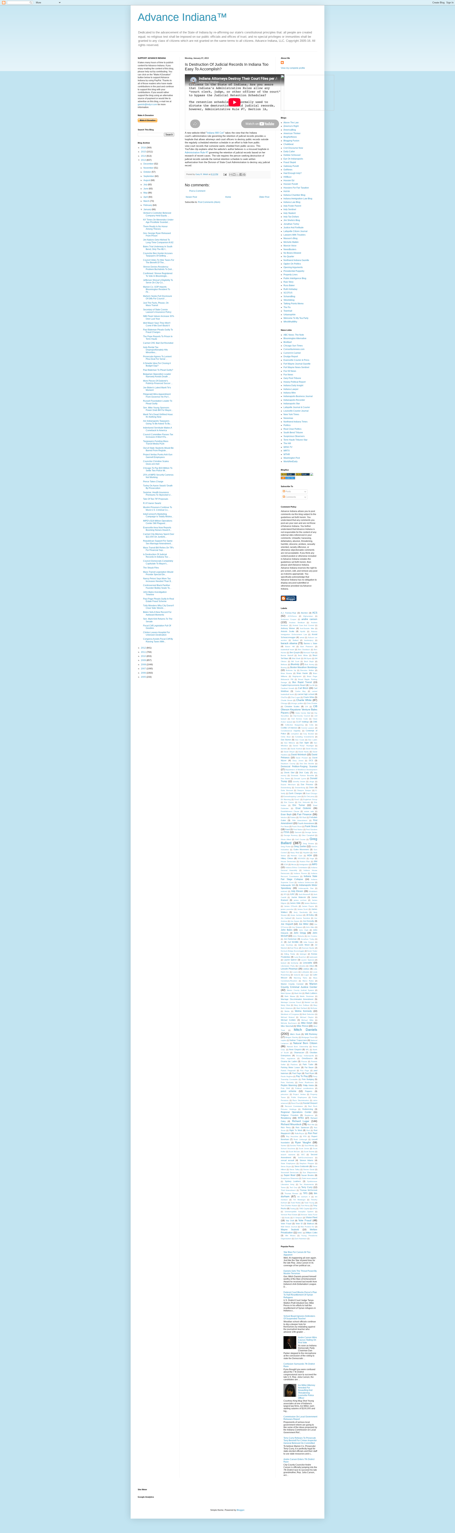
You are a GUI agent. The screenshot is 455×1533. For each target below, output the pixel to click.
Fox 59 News (289, 371)
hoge (312, 858)
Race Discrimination (301, 1100)
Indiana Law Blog (291, 202)
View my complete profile (293, 68)
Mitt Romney (311, 1034)
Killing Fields (289, 954)
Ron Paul (312, 1133)
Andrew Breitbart (296, 623)
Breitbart (287, 342)
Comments (290, 497)
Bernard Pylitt (308, 653)
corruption (295, 734)
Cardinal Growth (287, 688)
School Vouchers (288, 1148)
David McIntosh (298, 754)
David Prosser (302, 758)
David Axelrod (296, 749)
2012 (143, 648)
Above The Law (291, 122)
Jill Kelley (310, 915)
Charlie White (304, 700)
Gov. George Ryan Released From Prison (157, 234)
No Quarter (288, 256)
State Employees (288, 1163)
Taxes (283, 1187)
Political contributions (304, 1088)
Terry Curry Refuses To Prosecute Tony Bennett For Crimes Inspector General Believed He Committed (300, 1440)
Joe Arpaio (294, 921)
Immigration (304, 864)
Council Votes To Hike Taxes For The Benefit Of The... (158, 261)
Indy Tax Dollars (291, 216)
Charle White (308, 697)
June (146, 188)
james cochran (300, 900)
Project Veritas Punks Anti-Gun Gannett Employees (157, 455)
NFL (307, 1050)
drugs (311, 781)
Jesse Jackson (296, 915)
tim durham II (303, 1197)
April (145, 197)
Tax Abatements (306, 1184)
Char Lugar (295, 697)
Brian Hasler (302, 673)
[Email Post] (225, 174)
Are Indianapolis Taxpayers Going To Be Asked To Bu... (157, 422)
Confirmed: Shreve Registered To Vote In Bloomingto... (157, 274)
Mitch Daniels (305, 1030)
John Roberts (298, 936)
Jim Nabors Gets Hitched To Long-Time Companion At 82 (158, 241)
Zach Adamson (301, 1239)
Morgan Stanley (291, 1037)
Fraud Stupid (289, 162)
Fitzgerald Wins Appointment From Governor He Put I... (157, 395)
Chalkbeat (288, 144)
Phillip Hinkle (308, 1085)
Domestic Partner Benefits (302, 775)
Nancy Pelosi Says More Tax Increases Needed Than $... (157, 579)
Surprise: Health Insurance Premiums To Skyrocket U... (157, 493)
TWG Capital (304, 1209)
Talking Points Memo (293, 303)
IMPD (314, 864)
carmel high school (306, 694)
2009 (143, 660)
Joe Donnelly (308, 921)
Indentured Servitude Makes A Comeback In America (157, 429)
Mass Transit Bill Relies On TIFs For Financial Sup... (158, 548)
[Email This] (230, 174)
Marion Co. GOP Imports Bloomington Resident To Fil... (156, 289)
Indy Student (289, 213)
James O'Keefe (291, 906)
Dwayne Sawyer (304, 790)
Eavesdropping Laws (292, 796)
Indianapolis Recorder (294, 400)
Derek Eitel (289, 772)
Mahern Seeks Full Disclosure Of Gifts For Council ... (157, 297)
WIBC (300, 1233)
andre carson (309, 619)
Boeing (284, 667)
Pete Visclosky (287, 1082)
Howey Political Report (294, 382)
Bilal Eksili (296, 658)
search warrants (288, 1155)
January (147, 209)
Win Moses (290, 1236)
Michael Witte (307, 1020)
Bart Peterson (306, 646)
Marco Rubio (308, 981)
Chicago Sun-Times (293, 345)
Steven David (308, 1169)
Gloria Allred (286, 839)
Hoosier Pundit (290, 184)
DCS (311, 760)
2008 (143, 664)
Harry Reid (294, 853)
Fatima (293, 817)
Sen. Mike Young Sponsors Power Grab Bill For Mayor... (158, 408)
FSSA (286, 832)
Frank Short (297, 826)
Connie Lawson (307, 728)
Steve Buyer (286, 1166)
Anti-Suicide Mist (307, 628)
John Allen (310, 927)
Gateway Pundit (291, 166)
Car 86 (312, 685)
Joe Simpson (297, 927)
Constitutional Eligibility (291, 731)
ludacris (297, 975)
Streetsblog (289, 300)
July (145, 184)
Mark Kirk (298, 993)
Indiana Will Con (215, 132)
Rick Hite (311, 1125)
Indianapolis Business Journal (298, 396)
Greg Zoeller (300, 846)
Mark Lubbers (311, 993)
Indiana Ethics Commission (296, 867)
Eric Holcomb (304, 802)
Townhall (287, 311)
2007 (143, 668)
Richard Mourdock (291, 1124)
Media (287, 1011)
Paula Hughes (287, 1076)
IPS (285, 894)
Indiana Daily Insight (293, 385)
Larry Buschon (300, 957)
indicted (284, 891)
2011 (143, 652)
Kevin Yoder (312, 951)
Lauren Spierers (307, 960)
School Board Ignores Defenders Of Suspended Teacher (299, 1317)
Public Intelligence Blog (294, 278)
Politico (287, 425)
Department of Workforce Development (301, 770)
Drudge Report (290, 356)
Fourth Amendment (306, 823)
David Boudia (311, 749)
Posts (288, 491)
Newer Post (191, 197)
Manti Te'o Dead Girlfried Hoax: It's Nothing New (158, 415)
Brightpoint (297, 676)
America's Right (291, 126)
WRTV (286, 450)
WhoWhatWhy (290, 321)
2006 (143, 673)
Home (228, 197)
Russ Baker (289, 285)
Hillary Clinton (287, 858)
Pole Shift (285, 1088)
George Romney (291, 835)
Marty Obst (285, 1005)
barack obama (289, 643)
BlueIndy (295, 664)
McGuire (314, 1008)
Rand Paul (295, 1103)
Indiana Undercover (306, 882)
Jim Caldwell (286, 918)
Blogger (240, 1510)
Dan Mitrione (289, 743)
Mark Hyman (286, 993)
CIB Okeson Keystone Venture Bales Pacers (299, 709)
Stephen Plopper (306, 1163)
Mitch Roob (295, 1034)
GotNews (287, 169)
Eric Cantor (289, 802)
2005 (143, 677)
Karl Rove (294, 948)
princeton (284, 1094)
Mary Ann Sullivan (301, 1005)
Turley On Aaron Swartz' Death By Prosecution (158, 486)
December (148, 164)
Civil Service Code (299, 719)
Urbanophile (289, 314)
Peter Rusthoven (306, 1082)
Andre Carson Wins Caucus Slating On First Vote (307, 1340)
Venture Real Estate (289, 1215)
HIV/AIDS (302, 858)
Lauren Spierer (290, 960)
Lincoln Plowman (289, 969)
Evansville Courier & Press (296, 360)
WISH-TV (287, 447)
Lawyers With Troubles (294, 235)
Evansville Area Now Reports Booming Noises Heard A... (157, 528)
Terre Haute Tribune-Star (295, 440)
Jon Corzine (312, 936)
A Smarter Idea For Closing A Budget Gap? (157, 364)
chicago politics (297, 703)
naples (283, 1040)
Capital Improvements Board (293, 685)
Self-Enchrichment (305, 1158)
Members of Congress (290, 1014)
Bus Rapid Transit (302, 682)
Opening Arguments (293, 267)
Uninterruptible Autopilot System (299, 1212)
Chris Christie (312, 703)
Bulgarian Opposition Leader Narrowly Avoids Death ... (157, 375)
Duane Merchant (288, 785)
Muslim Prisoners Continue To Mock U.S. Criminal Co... (157, 508)
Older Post (264, 197)
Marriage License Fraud (291, 1002)
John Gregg (300, 933)
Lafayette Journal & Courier (296, 407)
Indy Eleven (297, 891)
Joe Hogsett (287, 924)
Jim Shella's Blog (291, 220)
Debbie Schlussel (292, 155)
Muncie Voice (289, 245)
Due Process (307, 784)
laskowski (313, 957)
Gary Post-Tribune (292, 378)
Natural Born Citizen (305, 1043)
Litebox (306, 969)
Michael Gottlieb (288, 1020)
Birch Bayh (309, 661)
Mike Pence (302, 1026)
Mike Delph (307, 1023)
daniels (284, 749)
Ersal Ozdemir (303, 808)
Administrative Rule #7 (196, 152)
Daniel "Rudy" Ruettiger (303, 746)
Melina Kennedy (303, 1011)
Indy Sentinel (289, 209)
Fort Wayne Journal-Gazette (297, 364)
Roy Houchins (292, 1136)
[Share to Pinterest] (244, 174)
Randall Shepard (310, 1103)
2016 (143, 147)
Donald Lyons (300, 778)
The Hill (287, 443)
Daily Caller (289, 151)
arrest (302, 637)
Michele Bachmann (289, 1023)
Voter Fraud (286, 1223)
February (148, 205)
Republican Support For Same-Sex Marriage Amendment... (158, 542)
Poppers (308, 1091)
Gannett (298, 832)
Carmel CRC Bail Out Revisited (158, 343)
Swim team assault (309, 1178)
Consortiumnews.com (293, 349)
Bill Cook (295, 661)
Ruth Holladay (290, 289)
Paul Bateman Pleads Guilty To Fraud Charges (158, 330)
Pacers (304, 1061)
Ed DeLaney (309, 796)
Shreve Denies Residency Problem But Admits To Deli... (158, 268)
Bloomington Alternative (294, 338)
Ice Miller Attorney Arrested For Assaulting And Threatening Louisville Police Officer (306, 1391)
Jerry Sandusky (300, 912)
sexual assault (287, 1160)
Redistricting (307, 1109)
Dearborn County (288, 764)
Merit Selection (308, 1014)
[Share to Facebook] (241, 174)
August (147, 180)
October (147, 172)
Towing (293, 1209)
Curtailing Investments (304, 737)
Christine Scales (292, 706)
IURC (292, 894)
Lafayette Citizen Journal (295, 231)
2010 (143, 656)
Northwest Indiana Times (295, 421)
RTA (305, 1136)
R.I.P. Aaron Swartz (152, 503)
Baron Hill (290, 646)
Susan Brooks (307, 1175)
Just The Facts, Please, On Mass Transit (156, 304)
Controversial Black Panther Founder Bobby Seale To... (157, 586)
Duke (311, 787)
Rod (308, 1130)
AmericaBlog (289, 130)
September (149, 176)
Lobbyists (305, 972)
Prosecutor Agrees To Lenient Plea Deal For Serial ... (157, 357)
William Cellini (311, 1233)
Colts (311, 725)
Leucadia (307, 963)
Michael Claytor (307, 1017)
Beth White (303, 655)
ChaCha (284, 697)
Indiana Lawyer (290, 389)
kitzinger (303, 954)
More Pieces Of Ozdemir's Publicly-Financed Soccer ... (158, 382)
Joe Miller (304, 924)
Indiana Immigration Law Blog (297, 198)
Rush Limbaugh (300, 1139)
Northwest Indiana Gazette (296, 260)
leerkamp (294, 963)
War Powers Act (307, 1227)
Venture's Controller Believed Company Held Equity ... (157, 214)
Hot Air (286, 191)
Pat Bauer (309, 1067)
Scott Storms (309, 1152)
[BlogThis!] (234, 174)
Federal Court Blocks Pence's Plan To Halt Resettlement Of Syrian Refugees (300, 1295)
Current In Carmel (292, 353)
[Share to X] (237, 174)
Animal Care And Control (303, 625)
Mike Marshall (287, 1026)
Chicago (284, 703)
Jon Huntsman (290, 939)
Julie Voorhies (287, 945)
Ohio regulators (288, 1058)
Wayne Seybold (290, 1229)
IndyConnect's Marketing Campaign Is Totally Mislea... (158, 515)
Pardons (294, 1064)
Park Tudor (308, 1064)
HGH (309, 855)
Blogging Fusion (291, 140)
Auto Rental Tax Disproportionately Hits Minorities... (155, 350)
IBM (315, 861)
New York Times (291, 414)
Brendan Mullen (307, 670)
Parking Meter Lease (290, 1067)
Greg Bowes (308, 843)
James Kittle (295, 903)
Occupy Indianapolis (305, 1056)
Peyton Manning (289, 1085)
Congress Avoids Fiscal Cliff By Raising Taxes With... (158, 640)
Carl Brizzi (303, 688)
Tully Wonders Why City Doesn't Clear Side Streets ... (158, 606)
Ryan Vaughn (303, 1142)
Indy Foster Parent (292, 206)
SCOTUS (287, 293)
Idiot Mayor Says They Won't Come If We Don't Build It (156, 324)
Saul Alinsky (310, 1145)
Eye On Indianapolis (293, 159)
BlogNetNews (290, 137)
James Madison (310, 903)
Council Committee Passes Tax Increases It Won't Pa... (158, 435)
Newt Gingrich (295, 1049)
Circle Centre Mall (302, 713)
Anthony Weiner (288, 628)
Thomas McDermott (308, 1190)
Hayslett (306, 853)
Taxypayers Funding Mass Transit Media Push (155, 442)
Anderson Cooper (288, 619)
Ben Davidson (304, 650)
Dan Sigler (304, 743)
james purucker (287, 909)
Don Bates (285, 778)
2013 (143, 160)
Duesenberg (286, 788)
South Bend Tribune (293, 432)
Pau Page (304, 1071)
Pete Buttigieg (308, 1079)
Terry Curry (306, 1187)
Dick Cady (304, 772)
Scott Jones (304, 1148)
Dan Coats (299, 740)
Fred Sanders (311, 829)
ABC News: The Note (293, 335)
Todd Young (309, 1203)
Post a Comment (197, 191)
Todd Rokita (296, 1203)
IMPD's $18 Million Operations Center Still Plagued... (157, 522)
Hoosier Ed (288, 180)
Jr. (282, 942)
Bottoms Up (291, 670)
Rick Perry (286, 1127)
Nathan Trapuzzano (298, 1040)
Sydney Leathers (293, 1181)
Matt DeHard (301, 1008)
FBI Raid (302, 817)
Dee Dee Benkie (307, 764)
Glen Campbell (308, 835)
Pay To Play (302, 1076)
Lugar (306, 975)
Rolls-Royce (299, 1133)
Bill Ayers (307, 658)
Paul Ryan (309, 1073)
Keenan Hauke (308, 948)
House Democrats (288, 861)
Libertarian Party (288, 966)
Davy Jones (298, 761)
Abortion (304, 613)
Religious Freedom (289, 1115)
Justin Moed (303, 945)
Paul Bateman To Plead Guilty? (158, 370)
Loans (295, 972)
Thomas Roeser (291, 1193)
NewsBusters (289, 249)
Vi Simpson (298, 1218)
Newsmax (288, 418)
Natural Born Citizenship (297, 1047)
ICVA (286, 864)
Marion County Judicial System (300, 990)
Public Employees (299, 1097)
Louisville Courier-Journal (296, 411)
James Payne (308, 906)
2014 (143, 156)
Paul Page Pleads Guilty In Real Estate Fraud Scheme (158, 600)
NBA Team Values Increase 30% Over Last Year (158, 317)
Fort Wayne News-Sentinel (296, 367)
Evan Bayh (286, 814)
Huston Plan (305, 861)
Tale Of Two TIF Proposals (155, 499)
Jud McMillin (293, 942)
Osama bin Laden (289, 1061)
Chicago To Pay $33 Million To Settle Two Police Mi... (157, 469)
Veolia (287, 1218)
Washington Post (291, 458)
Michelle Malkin (291, 242)
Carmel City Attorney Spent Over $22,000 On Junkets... (158, 535)
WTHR (286, 454)
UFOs (315, 1209)
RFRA (301, 1118)
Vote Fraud (304, 1220)
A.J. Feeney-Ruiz (288, 613)
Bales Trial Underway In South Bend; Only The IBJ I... (157, 247)
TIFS (305, 1193)
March (146, 201)
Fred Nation (298, 829)
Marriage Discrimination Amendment (297, 999)
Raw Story (288, 282)
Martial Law (309, 1002)
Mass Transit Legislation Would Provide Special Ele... (158, 573)
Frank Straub (311, 826)
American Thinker (292, 133)
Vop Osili (290, 1220)
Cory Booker (308, 734)
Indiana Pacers (300, 873)
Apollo (302, 631)
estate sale (309, 811)
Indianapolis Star (291, 403)
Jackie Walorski (298, 897)
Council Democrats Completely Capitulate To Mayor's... (158, 562)
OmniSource (307, 1058)
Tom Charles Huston (289, 1206)
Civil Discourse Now (293, 148)
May (145, 192)
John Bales (286, 930)
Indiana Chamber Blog (294, 195)
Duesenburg (300, 788)
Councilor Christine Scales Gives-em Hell (156, 462)
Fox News (288, 374)
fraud (287, 829)
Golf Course (300, 839)
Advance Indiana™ (182, 17)
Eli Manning (286, 799)
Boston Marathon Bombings (303, 667)
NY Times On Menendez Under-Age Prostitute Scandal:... (158, 220)
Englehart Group (310, 799)
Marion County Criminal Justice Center (299, 985)
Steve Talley (295, 1169)
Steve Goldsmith (302, 1166)
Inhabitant (313, 891)
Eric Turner (299, 805)
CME (315, 722)
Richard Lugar (300, 1121)
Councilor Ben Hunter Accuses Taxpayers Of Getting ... (158, 254)
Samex (284, 1145)
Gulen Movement (301, 849)
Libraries (302, 966)
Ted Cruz (293, 1187)
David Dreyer (289, 752)
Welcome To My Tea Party (295, 318)
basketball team (287, 650)
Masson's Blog (290, 238)
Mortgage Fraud (308, 1037)
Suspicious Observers (294, 436)
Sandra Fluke (295, 1145)
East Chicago (311, 793)
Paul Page (296, 1073)
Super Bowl (289, 1175)
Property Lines (290, 274)
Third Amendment (288, 1190)
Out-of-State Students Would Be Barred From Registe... (158, 449)
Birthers (284, 664)
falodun (284, 817)
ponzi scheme (288, 1091)
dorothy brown (299, 781)
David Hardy (303, 752)
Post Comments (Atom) (209, 202)
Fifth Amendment (299, 820)
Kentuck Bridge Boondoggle (292, 951)
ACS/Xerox (292, 616)
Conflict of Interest (289, 728)
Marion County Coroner (292, 984)
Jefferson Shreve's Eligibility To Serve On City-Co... (158, 281)
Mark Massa (290, 996)
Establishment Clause (290, 811)
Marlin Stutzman (307, 996)
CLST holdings (302, 722)
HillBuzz (287, 177)
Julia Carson (308, 942)
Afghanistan (308, 616)
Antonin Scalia (287, 631)
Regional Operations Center (296, 1112)
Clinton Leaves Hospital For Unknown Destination (156, 633)
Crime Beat (286, 737)
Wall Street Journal (289, 1227)
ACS (314, 612)
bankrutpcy (308, 640)
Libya (311, 966)
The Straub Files (151, 567)
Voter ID (299, 1223)
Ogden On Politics (292, 264)
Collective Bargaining (294, 725)
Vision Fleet (311, 1217)
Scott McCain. (294, 1152)
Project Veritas (299, 1094)
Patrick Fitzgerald (288, 1071)
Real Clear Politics (292, 429)
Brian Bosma (286, 673)
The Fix (287, 307)
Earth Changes (295, 793)
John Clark (303, 930)
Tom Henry (305, 1206)
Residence (309, 1115)
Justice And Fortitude (293, 227)
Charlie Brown (287, 700)
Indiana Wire (289, 393)
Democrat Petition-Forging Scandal (299, 766)
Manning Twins (300, 978)
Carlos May (300, 691)
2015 (143, 151)
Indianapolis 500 (288, 885)
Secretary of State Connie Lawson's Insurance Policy (157, 310)
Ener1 (297, 799)
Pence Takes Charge (153, 481)
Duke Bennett (287, 790)
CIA (306, 707)
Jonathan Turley (291, 224)
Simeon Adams (306, 1160)
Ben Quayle (295, 652)
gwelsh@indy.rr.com (147, 104)
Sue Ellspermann (310, 1172)
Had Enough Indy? (292, 173)
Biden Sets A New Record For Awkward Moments (157, 613)
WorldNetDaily (290, 461)
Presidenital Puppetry (293, 271)
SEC (303, 1155)
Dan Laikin (312, 740)
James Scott (302, 909)
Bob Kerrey (309, 664)
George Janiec (311, 832)
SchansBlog (289, 296)
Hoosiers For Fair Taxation (296, 188)
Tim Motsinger (299, 1200)
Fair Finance (304, 814)
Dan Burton (286, 740)
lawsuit (283, 963)
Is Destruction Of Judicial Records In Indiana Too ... (156, 555)
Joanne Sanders (303, 918)
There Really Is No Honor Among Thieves (155, 227)
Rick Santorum (302, 1127)
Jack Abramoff (304, 894)
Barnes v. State (310, 643)
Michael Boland (288, 1017)
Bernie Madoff (287, 655)
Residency (286, 1118)
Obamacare (299, 1052)
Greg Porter (286, 847)
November (148, 168)
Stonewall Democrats (290, 1172)
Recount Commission (294, 1106)
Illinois (293, 864)
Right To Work (295, 1130)
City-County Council (301, 716)
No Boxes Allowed (292, 253)
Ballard (295, 640)
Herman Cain (296, 856)
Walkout (310, 1223)
